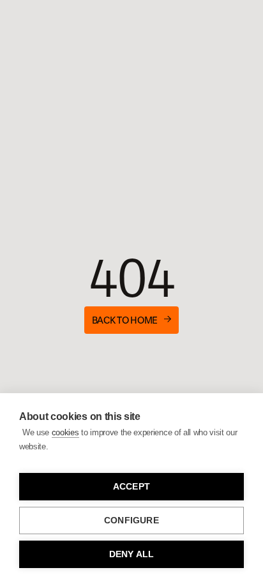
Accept (131, 486)
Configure (131, 520)
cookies (65, 432)
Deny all (131, 554)
